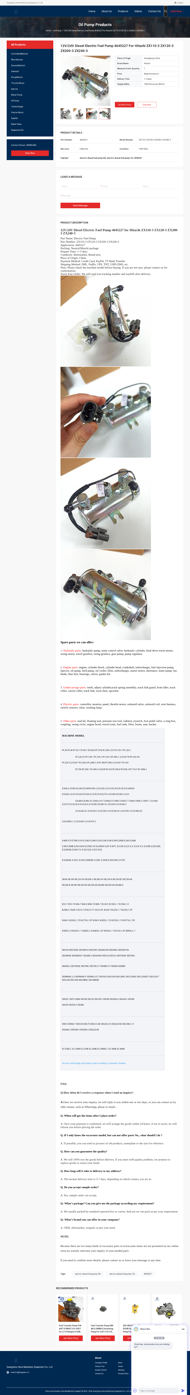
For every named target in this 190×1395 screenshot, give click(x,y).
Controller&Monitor (19, 54)
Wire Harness (17, 60)
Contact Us (99, 1374)
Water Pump (16, 95)
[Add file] (135, 1390)
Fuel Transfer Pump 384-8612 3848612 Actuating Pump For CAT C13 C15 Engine (102, 1328)
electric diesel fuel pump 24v (88, 1274)
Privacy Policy (123, 1374)
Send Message (80, 205)
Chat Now (30, 153)
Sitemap (121, 1370)
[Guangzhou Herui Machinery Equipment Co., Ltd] (16, 11)
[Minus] (183, 1329)
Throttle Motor (17, 83)
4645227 (148, 1274)
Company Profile (101, 1363)
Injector (14, 89)
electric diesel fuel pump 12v (122, 1274)
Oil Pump (57, 30)
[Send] (183, 1390)
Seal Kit (14, 118)
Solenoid (15, 71)
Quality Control (100, 1370)
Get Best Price (124, 105)
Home (48, 30)
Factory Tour (100, 1366)
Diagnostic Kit (17, 130)
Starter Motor (17, 112)
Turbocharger (17, 106)
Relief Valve (16, 124)
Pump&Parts (17, 77)
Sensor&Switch (18, 65)
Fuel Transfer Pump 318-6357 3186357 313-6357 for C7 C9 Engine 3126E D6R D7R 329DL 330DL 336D (70, 1328)
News (120, 1363)
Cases (120, 1366)
